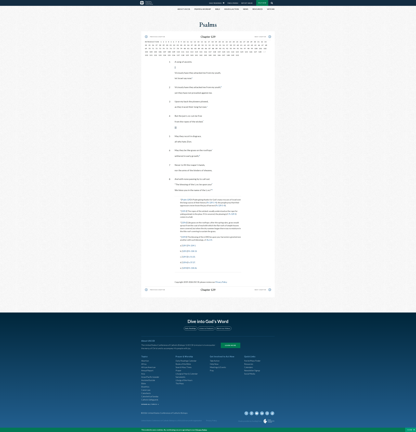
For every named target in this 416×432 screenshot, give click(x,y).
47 (192, 45)
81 (188, 48)
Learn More (230, 345)
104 (151, 52)
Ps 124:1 (191, 245)
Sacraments (180, 377)
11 (188, 42)
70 (150, 48)
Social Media (249, 374)
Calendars (248, 367)
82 (192, 48)
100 (256, 48)
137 (178, 55)
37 (157, 45)
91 (224, 48)
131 (151, 55)
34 (146, 45)
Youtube (257, 413)
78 (178, 48)
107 (164, 52)
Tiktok (272, 413)
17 (209, 42)
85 (203, 48)
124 (241, 52)
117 (210, 52)
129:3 (184, 257)
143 (205, 55)
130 (146, 55)
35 (150, 45)
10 (184, 42)
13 (195, 42)
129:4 (184, 211)
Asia (143, 374)
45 (185, 45)
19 (216, 42)
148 (228, 55)
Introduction (152, 42)
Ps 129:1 (210, 202)
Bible (143, 383)
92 (227, 48)
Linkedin (262, 413)
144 (210, 55)
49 (199, 45)
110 (178, 52)
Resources (248, 364)
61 (241, 45)
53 (213, 45)
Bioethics (145, 387)
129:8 (184, 237)
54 (217, 45)
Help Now (262, 3)
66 (259, 45)
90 (220, 48)
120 (223, 52)
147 (223, 55)
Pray (212, 370)
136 (173, 55)
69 (146, 48)
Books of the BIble (183, 364)
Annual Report (147, 370)
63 (248, 45)
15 (202, 42)
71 (153, 48)
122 (232, 52)
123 (237, 52)
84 (199, 48)
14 (198, 42)
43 (178, 45)
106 (160, 52)
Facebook (252, 413)
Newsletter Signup (252, 370)
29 (251, 42)
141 (196, 55)
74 (164, 48)
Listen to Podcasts (206, 328)
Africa (143, 364)
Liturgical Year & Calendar (187, 374)
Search (271, 2)
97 (245, 48)
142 (200, 55)
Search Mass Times (184, 367)
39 (164, 45)
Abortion (145, 361)
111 (182, 52)
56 (224, 45)
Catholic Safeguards (149, 399)
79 (181, 48)
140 (191, 55)
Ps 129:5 (219, 205)
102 (265, 48)
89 (217, 48)
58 (231, 45)
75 (167, 48)
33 (265, 42)
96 (241, 48)
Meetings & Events (218, 367)
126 (250, 52)
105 (155, 52)
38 (160, 45)
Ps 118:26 (192, 268)
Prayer (178, 370)
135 (169, 55)
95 (238, 48)
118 (214, 52)
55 (220, 45)
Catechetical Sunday (149, 396)
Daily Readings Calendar (224, 3)
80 (185, 48)
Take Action (214, 361)
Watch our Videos (223, 328)
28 (248, 42)
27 (244, 42)
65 (255, 45)
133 (160, 55)
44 (181, 45)
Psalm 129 (186, 199)
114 (196, 52)
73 (160, 48)
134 (164, 55)
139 (187, 55)
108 (169, 52)
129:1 (184, 245)
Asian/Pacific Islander (150, 377)
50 (203, 45)
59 (234, 45)
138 (182, 55)
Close (409, 430)
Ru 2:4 (209, 240)
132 (155, 55)
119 (219, 52)
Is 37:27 (191, 262)
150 (237, 55)
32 (262, 42)
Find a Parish (233, 3)
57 (227, 45)
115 (200, 52)
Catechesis (146, 393)
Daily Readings (215, 3)
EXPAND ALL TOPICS (149, 404)
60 (238, 45)
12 (191, 42)
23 (230, 42)
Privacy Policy (221, 282)
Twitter (246, 413)
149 (232, 55)
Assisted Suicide (148, 380)
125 (246, 52)
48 (195, 45)
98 (248, 48)
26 (241, 42)
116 (205, 52)
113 (191, 52)
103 (146, 52)
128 (260, 52)
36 (153, 45)
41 (171, 45)
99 (252, 48)
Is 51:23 (191, 257)
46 (188, 45)
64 (252, 45)
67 (263, 45)
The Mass (180, 383)
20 (220, 42)
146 (219, 55)
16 (205, 42)
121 (228, 52)
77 (174, 48)
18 (212, 42)
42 (174, 45)
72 (157, 48)
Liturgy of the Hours (184, 380)
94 (234, 48)
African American (148, 367)
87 (210, 48)
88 (213, 48)
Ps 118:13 (192, 251)
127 (255, 52)
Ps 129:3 (232, 214)
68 (266, 45)
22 (227, 42)
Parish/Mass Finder (252, 361)
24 (234, 42)
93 (231, 48)
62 (245, 45)
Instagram (267, 413)
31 (258, 42)
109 (173, 52)
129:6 (184, 222)
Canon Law (145, 390)
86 (206, 48)
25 (237, 42)
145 (214, 55)
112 (187, 52)
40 (167, 45)
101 (260, 48)
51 (206, 45)
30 (255, 42)
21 (223, 42)
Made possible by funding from (250, 421)
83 (195, 48)
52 (210, 45)
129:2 (184, 251)
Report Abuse (247, 3)
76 (171, 48)
